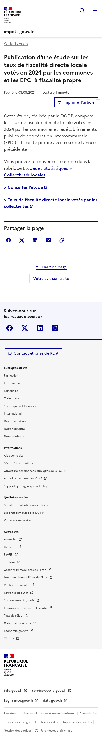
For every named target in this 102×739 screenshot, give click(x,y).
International (13, 414)
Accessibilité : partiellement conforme (49, 713)
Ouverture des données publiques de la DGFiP (35, 471)
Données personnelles (77, 722)
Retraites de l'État (16, 593)
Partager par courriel (48, 240)
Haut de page (54, 267)
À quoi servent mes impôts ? (23, 478)
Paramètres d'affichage (56, 731)
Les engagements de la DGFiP (24, 513)
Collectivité (11, 398)
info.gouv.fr (13, 690)
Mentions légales (46, 722)
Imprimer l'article (78, 102)
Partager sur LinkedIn (35, 240)
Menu (95, 10)
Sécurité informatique (19, 463)
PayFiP (8, 555)
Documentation (15, 421)
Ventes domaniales (17, 585)
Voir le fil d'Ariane (16, 43)
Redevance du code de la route (25, 608)
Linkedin (40, 328)
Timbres (10, 562)
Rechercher (82, 10)
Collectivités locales (18, 623)
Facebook (9, 328)
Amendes (10, 539)
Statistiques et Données (20, 406)
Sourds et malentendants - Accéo (26, 505)
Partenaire (11, 391)
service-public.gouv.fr (49, 690)
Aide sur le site (13, 455)
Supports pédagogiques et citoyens (28, 486)
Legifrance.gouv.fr (18, 700)
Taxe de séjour (14, 615)
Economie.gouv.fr (16, 631)
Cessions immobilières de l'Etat (25, 570)
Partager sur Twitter (22, 240)
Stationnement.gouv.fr (19, 600)
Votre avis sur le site (51, 278)
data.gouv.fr (53, 700)
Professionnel (13, 383)
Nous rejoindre (14, 436)
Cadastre (10, 547)
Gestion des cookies (18, 731)
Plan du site (11, 713)
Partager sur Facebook (8, 240)
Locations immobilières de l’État (26, 577)
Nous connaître (14, 429)
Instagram (55, 328)
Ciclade (9, 638)
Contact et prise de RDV (36, 353)
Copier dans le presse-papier (61, 240)
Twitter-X (24, 328)
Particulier (11, 375)
